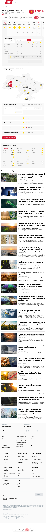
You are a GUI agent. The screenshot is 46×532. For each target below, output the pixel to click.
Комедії (19, 473)
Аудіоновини (5, 460)
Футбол (19, 483)
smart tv (19, 518)
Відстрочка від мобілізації (36, 460)
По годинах (23, 17)
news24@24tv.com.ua (6, 426)
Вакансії (32, 438)
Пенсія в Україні (6, 476)
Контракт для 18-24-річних (36, 459)
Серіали (19, 475)
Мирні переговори (21, 457)
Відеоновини (5, 459)
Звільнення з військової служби (37, 454)
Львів (37, 2)
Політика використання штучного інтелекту (22, 438)
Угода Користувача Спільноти (21, 442)
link (24, 431)
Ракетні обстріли (21, 454)
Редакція (3, 438)
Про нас (3, 436)
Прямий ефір (5, 457)
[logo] (9, 2)
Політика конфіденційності (21, 436)
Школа (33, 471)
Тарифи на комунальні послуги (9, 473)
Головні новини (6, 454)
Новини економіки (7, 467)
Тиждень (30, 17)
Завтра (11, 17)
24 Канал (2, 6)
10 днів (36, 17)
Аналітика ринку (6, 481)
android (6, 518)
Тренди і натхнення (7, 484)
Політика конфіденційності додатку (22, 440)
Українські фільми (21, 470)
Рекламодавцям (4, 445)
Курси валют (5, 470)
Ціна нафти (5, 469)
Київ (33, 2)
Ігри (31, 445)
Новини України (6, 456)
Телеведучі (3, 443)
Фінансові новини (6, 472)
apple (12, 518)
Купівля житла (6, 483)
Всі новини (5, 453)
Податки (5, 475)
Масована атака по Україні (22, 460)
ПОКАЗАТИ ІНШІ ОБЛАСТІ (9, 137)
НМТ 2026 (33, 473)
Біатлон (19, 486)
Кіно (18, 467)
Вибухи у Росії (20, 462)
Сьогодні (5, 17)
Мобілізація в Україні (36, 453)
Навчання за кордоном (36, 476)
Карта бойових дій (21, 456)
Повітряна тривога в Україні (23, 459)
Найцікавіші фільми (21, 469)
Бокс (18, 481)
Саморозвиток (34, 474)
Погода (4, 462)
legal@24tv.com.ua (16, 513)
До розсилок (38, 494)
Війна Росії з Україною (22, 453)
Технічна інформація (19, 446)
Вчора (16, 17)
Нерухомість (6, 480)
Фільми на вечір (21, 472)
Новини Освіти (35, 467)
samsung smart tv (25, 518)
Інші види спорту (21, 487)
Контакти (32, 436)
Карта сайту (33, 443)
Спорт (19, 480)
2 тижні (42, 17)
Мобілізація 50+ (34, 456)
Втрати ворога (20, 463)
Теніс (18, 484)
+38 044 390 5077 (27, 426)
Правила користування (6, 447)
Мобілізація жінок (35, 457)
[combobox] (23, 2)
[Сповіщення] (44, 2)
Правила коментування (20, 444)
